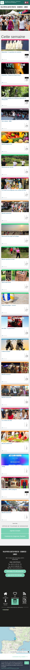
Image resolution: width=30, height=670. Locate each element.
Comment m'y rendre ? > (20, 656)
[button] (15, 50)
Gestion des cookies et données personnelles (10, 668)
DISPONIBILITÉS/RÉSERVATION (15, 571)
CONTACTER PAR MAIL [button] (16, 575)
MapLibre (25, 652)
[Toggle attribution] (28, 652)
